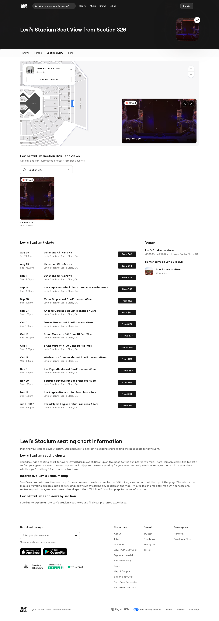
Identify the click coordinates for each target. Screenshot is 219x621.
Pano (71, 52)
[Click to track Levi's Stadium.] (197, 20)
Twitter (148, 533)
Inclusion (119, 544)
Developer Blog (182, 539)
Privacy (180, 609)
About (117, 533)
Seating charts (55, 52)
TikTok (147, 549)
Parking (38, 52)
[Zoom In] (191, 69)
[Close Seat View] (191, 103)
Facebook (149, 539)
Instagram (149, 544)
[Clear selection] (68, 170)
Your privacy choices (150, 609)
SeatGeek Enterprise (125, 582)
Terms (169, 609)
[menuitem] (83, 6)
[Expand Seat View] (185, 103)
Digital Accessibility (125, 555)
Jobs (116, 539)
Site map (194, 609)
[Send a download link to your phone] (76, 535)
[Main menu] (197, 6)
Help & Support (122, 571)
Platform (179, 533)
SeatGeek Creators (125, 587)
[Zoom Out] (191, 75)
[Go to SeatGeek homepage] (24, 6)
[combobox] (54, 6)
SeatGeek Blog (122, 560)
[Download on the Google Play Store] (55, 551)
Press (117, 565)
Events (25, 52)
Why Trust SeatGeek (125, 549)
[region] (109, 103)
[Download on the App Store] (30, 551)
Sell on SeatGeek (123, 576)
